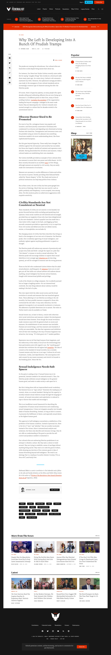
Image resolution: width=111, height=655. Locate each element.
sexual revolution (54, 514)
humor (49, 503)
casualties (50, 347)
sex (21, 514)
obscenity (46, 510)
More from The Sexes (22, 535)
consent (22, 503)
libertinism (23, 507)
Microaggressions (24, 510)
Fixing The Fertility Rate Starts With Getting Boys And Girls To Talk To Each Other (44, 559)
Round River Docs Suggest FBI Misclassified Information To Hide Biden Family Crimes (66, 596)
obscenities (36, 510)
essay (46, 163)
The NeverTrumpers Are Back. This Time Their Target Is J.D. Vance (89, 596)
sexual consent (30, 514)
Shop (73, 133)
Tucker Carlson (31, 517)
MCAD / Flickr (58, 60)
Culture (30, 503)
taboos (22, 517)
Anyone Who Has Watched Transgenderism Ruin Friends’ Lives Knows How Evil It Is (66, 559)
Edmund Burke (40, 503)
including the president (38, 100)
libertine (57, 503)
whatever (45, 269)
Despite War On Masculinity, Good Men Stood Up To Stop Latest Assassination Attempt (20, 559)
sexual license (42, 514)
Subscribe (99, 2)
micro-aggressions (43, 507)
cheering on (43, 258)
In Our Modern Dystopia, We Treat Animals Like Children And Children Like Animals (43, 596)
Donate (90, 2)
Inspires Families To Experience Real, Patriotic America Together (20, 597)
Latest (14, 572)
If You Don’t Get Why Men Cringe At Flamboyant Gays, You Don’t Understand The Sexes (88, 560)
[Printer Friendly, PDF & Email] (9, 82)
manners (32, 507)
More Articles (54, 489)
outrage (55, 510)
